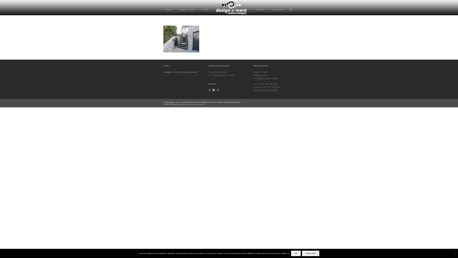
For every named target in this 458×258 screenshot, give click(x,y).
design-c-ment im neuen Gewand (181, 72)
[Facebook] (209, 90)
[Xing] (214, 90)
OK (296, 253)
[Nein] (455, 253)
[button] (276, 9)
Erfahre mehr (311, 253)
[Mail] (218, 90)
